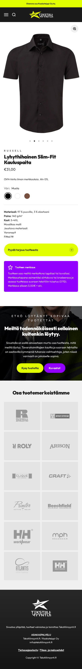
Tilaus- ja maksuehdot (52, 650)
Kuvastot (55, 368)
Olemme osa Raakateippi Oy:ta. (41, 3)
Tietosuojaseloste (28, 650)
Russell (13, 150)
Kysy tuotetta (30, 368)
